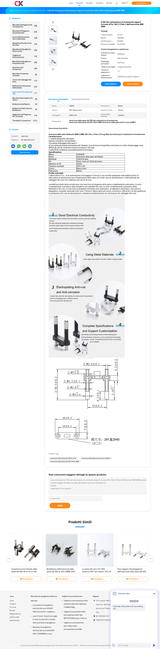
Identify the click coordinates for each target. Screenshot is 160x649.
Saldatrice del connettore (24, 68)
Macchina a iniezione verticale (24, 74)
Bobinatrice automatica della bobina (24, 87)
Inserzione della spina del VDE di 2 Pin (63, 458)
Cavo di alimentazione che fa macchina (24, 38)
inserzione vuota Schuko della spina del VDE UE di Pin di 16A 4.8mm (24, 571)
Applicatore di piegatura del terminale (24, 115)
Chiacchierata (25, 152)
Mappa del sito (15, 614)
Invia (60, 505)
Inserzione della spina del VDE (24, 93)
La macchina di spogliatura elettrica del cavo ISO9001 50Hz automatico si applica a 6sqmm (44, 608)
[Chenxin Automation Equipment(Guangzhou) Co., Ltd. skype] (30, 146)
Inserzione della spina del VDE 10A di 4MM (65, 461)
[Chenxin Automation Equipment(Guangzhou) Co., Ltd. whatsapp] (19, 146)
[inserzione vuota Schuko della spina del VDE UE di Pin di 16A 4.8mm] (26, 550)
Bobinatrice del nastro (24, 104)
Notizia (12, 610)
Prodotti (13, 604)
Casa (12, 601)
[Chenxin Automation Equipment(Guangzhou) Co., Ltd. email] (13, 146)
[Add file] (113, 645)
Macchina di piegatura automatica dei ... (24, 32)
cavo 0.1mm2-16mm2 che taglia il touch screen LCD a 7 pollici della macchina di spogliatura (45, 619)
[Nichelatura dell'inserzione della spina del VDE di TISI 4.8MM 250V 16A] (61, 550)
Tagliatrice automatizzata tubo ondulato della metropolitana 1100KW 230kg (76, 604)
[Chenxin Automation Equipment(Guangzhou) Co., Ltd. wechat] (24, 146)
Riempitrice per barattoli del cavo (24, 44)
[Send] (154, 645)
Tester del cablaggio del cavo (24, 81)
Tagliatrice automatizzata (24, 56)
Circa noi (13, 607)
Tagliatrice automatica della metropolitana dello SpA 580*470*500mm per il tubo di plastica (75, 615)
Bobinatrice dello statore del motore (24, 109)
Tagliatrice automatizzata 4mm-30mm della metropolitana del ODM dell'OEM (74, 626)
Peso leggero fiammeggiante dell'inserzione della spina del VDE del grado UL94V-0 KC (131, 571)
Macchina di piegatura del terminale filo (24, 26)
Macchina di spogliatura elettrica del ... (24, 50)
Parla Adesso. (141, 3)
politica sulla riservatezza (14, 618)
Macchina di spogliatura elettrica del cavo (44, 598)
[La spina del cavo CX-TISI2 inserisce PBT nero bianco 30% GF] (97, 550)
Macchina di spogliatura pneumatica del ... (24, 62)
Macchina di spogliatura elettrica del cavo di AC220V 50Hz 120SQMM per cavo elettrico (43, 630)
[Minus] (154, 593)
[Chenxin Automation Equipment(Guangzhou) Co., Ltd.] (19, 3)
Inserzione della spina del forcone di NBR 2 (96, 458)
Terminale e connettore (24, 121)
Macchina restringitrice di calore (24, 99)
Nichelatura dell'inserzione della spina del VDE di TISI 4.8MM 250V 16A (61, 571)
